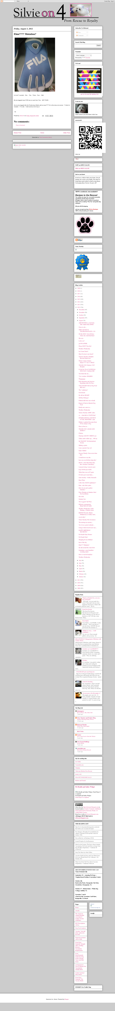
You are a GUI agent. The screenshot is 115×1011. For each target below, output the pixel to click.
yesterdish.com (81, 748)
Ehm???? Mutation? (84, 545)
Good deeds (82, 392)
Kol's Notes (80, 731)
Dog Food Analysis (80, 928)
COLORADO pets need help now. (85, 672)
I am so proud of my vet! (85, 448)
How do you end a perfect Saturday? (85, 488)
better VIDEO (82, 450)
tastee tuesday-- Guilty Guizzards (87, 477)
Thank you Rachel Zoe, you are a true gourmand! (91, 598)
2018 (78, 291)
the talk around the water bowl (87, 547)
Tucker (79, 735)
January (81, 576)
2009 (78, 585)
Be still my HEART (84, 395)
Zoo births (78, 761)
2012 (78, 307)
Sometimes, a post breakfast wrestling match (86, 551)
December (82, 309)
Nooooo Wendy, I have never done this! (88, 454)
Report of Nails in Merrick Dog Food (87, 404)
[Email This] (46, 116)
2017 (78, 294)
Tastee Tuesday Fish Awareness (87, 520)
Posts (79, 32)
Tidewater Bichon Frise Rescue (83, 771)
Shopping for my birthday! (86, 540)
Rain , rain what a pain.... (85, 485)
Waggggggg (82, 379)
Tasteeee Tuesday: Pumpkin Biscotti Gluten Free (86, 357)
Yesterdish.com (79, 765)
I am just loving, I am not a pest (87, 467)
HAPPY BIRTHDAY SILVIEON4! (85, 531)
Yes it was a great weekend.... (86, 525)
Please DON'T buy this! (85, 346)
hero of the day (83, 542)
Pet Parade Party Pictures (85, 534)
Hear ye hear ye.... (83, 426)
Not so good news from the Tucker (86, 736)
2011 (78, 580)
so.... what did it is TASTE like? (87, 415)
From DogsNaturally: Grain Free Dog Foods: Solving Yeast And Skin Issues (79, 957)
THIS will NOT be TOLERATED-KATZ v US (87, 330)
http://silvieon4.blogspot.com (91, 807)
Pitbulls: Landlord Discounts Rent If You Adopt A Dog (88, 423)
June (80, 563)
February (81, 574)
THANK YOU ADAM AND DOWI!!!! (87, 429)
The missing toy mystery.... (86, 522)
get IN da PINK (83, 343)
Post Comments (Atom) (45, 137)
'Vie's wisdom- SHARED (86, 376)
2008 (78, 588)
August (81, 320)
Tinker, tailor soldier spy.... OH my (88, 438)
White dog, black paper (83, 726)
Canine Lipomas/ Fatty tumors (79, 973)
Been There (82, 480)
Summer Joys (82, 499)
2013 (78, 304)
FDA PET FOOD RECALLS (83, 777)
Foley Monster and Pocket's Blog (86, 718)
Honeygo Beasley (82, 725)
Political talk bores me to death (87, 400)
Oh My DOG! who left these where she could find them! (86, 334)
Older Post (66, 133)
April (80, 568)
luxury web (78, 774)
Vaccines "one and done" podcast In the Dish (80, 932)
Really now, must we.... (85, 407)
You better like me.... (84, 373)
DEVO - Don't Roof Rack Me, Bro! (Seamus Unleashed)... (87, 463)
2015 (78, 299)
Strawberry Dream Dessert (84, 750)
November (82, 312)
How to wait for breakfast (85, 554)
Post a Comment (20, 125)
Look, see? (82, 341)
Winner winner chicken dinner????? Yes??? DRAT (86, 361)
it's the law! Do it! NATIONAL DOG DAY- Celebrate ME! (87, 370)
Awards (77, 910)
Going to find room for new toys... (88, 527)
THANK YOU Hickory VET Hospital (87, 366)
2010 (78, 583)
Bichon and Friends (80, 780)
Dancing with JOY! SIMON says (87, 436)
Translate (87, 57)
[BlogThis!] (47, 116)
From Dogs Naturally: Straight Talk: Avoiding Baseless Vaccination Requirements (80, 946)
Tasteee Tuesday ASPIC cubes (87, 412)
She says (81, 338)
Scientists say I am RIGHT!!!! (90, 649)
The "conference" (83, 390)
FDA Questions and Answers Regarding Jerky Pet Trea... (86, 382)
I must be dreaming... (88, 681)
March (81, 571)
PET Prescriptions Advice (80, 924)
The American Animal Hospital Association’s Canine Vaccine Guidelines (79, 917)
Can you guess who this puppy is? (91, 693)
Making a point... (83, 445)
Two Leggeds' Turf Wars (85, 502)
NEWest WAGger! (84, 398)
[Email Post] (43, 115)
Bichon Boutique (93, 209)
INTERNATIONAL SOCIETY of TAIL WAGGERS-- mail (87, 418)
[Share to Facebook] (51, 116)
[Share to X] (49, 116)
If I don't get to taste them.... (86, 475)
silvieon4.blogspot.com (92, 814)
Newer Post (17, 133)
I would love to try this (85, 457)
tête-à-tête (81, 496)
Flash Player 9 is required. (82, 797)
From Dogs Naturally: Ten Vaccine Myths (79, 979)
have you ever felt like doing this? (87, 460)
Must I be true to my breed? (86, 354)
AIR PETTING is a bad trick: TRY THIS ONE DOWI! (87, 323)
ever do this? (82, 517)
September (82, 318)
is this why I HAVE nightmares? (87, 483)
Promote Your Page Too (95, 907)
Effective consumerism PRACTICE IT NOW (85, 505)
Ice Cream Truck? (83, 351)
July (80, 560)
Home (42, 133)
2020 (78, 288)
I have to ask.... (83, 327)
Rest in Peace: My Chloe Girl (84, 712)
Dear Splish (85, 621)
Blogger (67, 999)
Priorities (84, 660)
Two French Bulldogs (83, 742)
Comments (80, 35)
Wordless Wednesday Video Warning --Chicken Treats (86, 509)
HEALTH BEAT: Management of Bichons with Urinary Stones (88, 639)
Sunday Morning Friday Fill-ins (85, 719)
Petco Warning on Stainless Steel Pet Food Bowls (87, 493)
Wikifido (77, 768)
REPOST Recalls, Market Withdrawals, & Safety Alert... (87, 513)
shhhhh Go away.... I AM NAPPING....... (89, 631)
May (80, 566)
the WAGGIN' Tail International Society (87, 442)
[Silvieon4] (91, 906)
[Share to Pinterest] (52, 116)
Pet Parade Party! (83, 537)
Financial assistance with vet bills (80, 938)
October (81, 315)
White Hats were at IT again (86, 472)
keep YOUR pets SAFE (85, 469)
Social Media (80, 743)
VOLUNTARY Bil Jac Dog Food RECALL (88, 386)
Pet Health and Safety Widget (85, 787)
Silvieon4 (92, 904)
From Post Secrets (87, 609)
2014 (78, 302)
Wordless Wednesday (84, 349)
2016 (78, 296)
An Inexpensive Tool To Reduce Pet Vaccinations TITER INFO (80, 967)
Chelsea (81, 433)
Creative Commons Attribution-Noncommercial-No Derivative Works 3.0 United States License (88, 810)
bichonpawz (80, 711)
